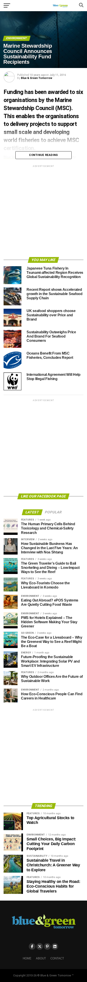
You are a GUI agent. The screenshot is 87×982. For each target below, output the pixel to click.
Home (27, 958)
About (41, 958)
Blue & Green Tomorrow (36, 78)
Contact (57, 958)
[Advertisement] (43, 211)
